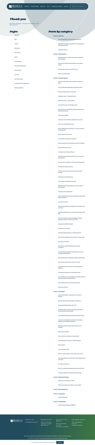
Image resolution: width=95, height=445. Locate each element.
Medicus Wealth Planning (15, 6)
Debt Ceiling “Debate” (63, 331)
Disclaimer (17, 48)
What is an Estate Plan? (64, 73)
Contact (16, 43)
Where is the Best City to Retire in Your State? (69, 385)
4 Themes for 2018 (63, 201)
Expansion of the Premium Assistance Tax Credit (70, 119)
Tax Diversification (62, 397)
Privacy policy (42, 438)
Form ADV (36, 438)
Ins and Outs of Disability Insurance (67, 181)
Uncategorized (62, 401)
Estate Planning (62, 54)
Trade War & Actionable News (65, 176)
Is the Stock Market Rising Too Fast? (67, 305)
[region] (47, 442)
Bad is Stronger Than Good (65, 134)
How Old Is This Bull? (63, 241)
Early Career (18, 52)
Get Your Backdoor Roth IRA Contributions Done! (70, 87)
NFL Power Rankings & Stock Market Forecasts (70, 372)
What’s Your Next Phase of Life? (66, 380)
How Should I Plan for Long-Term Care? (68, 69)
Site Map (65, 438)
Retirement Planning (63, 377)
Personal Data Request (20, 65)
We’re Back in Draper (63, 115)
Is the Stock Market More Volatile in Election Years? (71, 315)
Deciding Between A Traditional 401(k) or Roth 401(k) (71, 257)
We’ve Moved (61, 344)
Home (16, 57)
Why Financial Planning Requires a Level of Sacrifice (71, 143)
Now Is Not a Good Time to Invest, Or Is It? (69, 262)
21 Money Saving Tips (63, 349)
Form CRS (30, 438)
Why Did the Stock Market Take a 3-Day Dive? (69, 300)
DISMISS (60, 442)
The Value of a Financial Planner (66, 151)
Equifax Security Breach (64, 228)
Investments (61, 291)
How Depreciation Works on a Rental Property (69, 232)
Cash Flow (61, 35)
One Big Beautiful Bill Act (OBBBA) (66, 405)
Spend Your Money (63, 49)
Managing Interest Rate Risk (65, 191)
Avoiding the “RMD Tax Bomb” (65, 224)
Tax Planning (61, 393)
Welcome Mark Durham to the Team (67, 91)
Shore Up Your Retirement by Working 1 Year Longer (71, 237)
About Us (17, 35)
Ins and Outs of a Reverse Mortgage (67, 138)
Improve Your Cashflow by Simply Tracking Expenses (71, 162)
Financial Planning (63, 78)
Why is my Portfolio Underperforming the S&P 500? (71, 368)
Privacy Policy (18, 70)
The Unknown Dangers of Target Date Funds (69, 272)
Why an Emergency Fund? (64, 147)
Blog (16, 39)
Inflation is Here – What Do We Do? (67, 96)
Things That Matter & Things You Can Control (69, 39)
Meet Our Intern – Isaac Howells (66, 100)
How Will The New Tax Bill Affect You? (67, 105)
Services (17, 74)
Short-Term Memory (63, 287)
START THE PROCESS (78, 6)
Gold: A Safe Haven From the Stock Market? (69, 282)
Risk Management (62, 389)
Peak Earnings (18, 61)
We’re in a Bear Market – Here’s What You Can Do (70, 353)
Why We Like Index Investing (65, 166)
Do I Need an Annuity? (63, 364)
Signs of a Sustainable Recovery (66, 124)
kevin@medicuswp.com (31, 422)
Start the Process (19, 79)
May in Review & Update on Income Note (68, 336)
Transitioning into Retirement (22, 83)
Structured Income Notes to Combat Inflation (69, 340)
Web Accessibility (19, 87)
